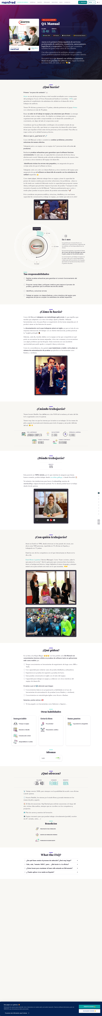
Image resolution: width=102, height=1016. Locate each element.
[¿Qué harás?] (99, 496)
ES (97, 2)
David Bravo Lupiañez (33, 560)
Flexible (53, 783)
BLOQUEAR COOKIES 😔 (89, 1011)
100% (54, 31)
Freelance (47, 2)
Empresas (32, 2)
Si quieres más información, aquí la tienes (16, 1013)
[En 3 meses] (52, 246)
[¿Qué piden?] (99, 511)
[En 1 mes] (44, 233)
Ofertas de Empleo (22, 2)
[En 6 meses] (37, 262)
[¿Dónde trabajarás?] (99, 505)
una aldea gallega (56, 477)
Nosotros (55, 2)
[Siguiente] (99, 520)
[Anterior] (99, 523)
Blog (61, 2)
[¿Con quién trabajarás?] (99, 508)
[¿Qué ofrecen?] (99, 514)
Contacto (67, 2)
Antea (75, 107)
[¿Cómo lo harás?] (99, 499)
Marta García (34, 48)
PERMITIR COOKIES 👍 (89, 1006)
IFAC (71, 99)
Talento (39, 2)
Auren (26, 96)
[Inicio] (99, 493)
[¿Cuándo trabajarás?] (99, 502)
